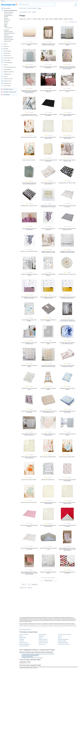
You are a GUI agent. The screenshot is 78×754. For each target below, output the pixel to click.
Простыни (6, 21)
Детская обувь (7, 53)
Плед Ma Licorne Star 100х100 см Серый (28, 251)
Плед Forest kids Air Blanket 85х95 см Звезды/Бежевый (48, 503)
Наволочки (6, 34)
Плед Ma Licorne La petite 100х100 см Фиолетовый (29, 412)
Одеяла (6, 24)
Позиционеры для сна (8, 36)
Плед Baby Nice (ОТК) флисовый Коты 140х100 (29, 366)
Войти (76, 5)
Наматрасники (7, 19)
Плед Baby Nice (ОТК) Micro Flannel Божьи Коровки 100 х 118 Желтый (48, 206)
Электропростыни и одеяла (63, 644)
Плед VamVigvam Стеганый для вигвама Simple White (29, 549)
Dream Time (30, 587)
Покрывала (6, 30)
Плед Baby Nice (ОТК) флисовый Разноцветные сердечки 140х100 (67, 252)
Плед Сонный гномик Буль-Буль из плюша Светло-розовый (67, 366)
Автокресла (6, 46)
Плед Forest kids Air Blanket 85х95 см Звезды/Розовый (67, 138)
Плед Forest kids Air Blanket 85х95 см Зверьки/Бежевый (48, 526)
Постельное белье (8, 13)
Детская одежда (7, 50)
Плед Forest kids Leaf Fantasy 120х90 (29, 502)
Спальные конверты (62, 640)
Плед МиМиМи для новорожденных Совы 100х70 (67, 572)
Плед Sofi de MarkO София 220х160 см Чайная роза (48, 91)
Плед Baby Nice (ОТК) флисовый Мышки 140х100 (67, 44)
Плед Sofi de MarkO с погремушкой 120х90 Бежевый (29, 343)
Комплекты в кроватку (9, 12)
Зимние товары (7, 60)
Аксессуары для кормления (10, 67)
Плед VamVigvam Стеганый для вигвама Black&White (48, 115)
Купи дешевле (6, 94)
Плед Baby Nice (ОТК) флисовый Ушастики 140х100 (29, 67)
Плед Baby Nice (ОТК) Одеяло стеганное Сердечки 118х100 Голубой (67, 320)
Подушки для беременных (9, 33)
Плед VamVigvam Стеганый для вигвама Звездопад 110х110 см (67, 229)
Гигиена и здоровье (8, 62)
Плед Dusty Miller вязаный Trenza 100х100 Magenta (29, 229)
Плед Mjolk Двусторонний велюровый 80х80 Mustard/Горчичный (67, 297)
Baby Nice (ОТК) (23, 587)
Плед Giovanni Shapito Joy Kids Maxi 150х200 (48, 389)
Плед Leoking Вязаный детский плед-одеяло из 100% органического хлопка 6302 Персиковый (29, 573)
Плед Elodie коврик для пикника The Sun (67, 274)
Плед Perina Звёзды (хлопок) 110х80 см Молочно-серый (67, 160)
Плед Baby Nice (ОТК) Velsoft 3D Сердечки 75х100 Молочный (48, 44)
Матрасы (6, 18)
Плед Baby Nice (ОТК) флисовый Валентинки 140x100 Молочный (48, 366)
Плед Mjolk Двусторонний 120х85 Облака (29, 320)
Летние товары (7, 85)
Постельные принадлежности (10, 10)
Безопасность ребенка (9, 71)
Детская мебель (7, 8)
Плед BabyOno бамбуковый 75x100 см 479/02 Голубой (67, 412)
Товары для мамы (7, 74)
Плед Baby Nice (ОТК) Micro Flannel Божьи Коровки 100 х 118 (32, 657)
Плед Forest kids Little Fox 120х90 (29, 479)
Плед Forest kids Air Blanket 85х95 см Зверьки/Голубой (67, 503)
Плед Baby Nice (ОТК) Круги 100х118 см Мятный (67, 434)
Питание (5, 64)
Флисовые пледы (8, 27)
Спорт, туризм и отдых (8, 57)
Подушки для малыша (8, 31)
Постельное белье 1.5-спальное (64, 634)
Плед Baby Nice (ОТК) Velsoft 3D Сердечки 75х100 (30, 654)
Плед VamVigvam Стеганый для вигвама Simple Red (67, 526)
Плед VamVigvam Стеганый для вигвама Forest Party (67, 206)
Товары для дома (7, 83)
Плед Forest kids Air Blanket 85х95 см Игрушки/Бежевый (29, 457)
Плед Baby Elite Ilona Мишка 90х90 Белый (29, 389)
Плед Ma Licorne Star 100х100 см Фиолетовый (48, 229)
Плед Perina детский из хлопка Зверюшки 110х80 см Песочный (48, 252)
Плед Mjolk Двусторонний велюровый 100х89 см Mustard (48, 297)
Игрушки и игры (7, 55)
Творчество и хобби (8, 78)
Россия (29, 12)
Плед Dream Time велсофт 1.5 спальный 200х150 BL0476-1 (48, 67)
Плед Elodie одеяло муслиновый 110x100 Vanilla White (48, 160)
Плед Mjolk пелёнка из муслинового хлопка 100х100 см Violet (67, 343)
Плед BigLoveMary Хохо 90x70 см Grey (28, 205)
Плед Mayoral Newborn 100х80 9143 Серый (48, 343)
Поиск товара (20, 4)
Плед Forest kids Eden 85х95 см (47, 479)
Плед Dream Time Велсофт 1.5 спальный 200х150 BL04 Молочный (48, 412)
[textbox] (37, 4)
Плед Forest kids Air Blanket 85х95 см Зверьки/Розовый (67, 115)
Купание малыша (7, 69)
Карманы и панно (7, 41)
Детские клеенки (22, 637)
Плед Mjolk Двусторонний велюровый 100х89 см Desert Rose (29, 297)
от (22, 18)
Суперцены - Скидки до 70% (9, 91)
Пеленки (6, 22)
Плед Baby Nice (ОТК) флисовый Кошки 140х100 (29, 275)
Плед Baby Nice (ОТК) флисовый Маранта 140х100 (48, 434)
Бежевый (34, 12)
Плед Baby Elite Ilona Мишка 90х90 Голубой (67, 389)
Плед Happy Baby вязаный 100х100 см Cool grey (48, 320)
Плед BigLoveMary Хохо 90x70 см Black (67, 182)
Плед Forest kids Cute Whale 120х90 (67, 456)
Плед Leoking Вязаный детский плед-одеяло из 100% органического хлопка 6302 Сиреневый (67, 549)
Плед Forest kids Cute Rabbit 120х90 (48, 456)
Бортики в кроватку (8, 37)
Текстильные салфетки (23, 645)
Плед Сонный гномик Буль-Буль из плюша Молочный (48, 183)
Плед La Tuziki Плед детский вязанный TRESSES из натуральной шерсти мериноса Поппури (29, 91)
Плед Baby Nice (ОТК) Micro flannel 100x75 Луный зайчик (29, 434)
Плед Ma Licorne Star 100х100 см (27, 656)
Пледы (5, 26)
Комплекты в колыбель (9, 39)
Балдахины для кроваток (63, 642)
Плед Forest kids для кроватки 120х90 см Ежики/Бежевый (67, 480)
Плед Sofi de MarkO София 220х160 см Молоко (67, 91)
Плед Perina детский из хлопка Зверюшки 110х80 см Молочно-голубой (29, 115)
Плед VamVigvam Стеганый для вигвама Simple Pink (29, 526)
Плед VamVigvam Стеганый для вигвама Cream (48, 549)
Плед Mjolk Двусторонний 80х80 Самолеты (48, 275)
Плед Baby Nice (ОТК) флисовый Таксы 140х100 (48, 572)
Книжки (5, 76)
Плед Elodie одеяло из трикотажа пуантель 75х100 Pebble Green (29, 183)
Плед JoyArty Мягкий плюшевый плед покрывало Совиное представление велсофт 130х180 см (67, 67)
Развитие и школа (7, 80)
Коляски (5, 44)
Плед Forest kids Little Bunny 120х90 (29, 137)
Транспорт (6, 48)
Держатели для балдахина (24, 644)
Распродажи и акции (7, 89)
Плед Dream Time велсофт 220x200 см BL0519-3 (29, 44)
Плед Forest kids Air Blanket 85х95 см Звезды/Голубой (48, 138)
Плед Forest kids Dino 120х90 (28, 160)
